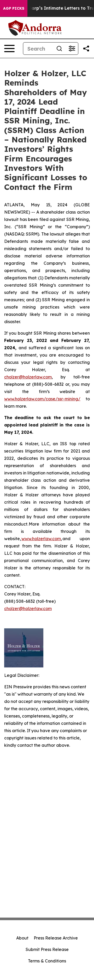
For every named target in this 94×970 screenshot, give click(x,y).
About (22, 938)
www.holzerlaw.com (41, 538)
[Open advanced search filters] (72, 49)
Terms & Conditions (47, 960)
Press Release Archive (56, 938)
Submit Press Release (47, 949)
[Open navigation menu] (9, 48)
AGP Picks (13, 8)
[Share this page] (86, 48)
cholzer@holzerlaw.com (28, 376)
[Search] (59, 49)
